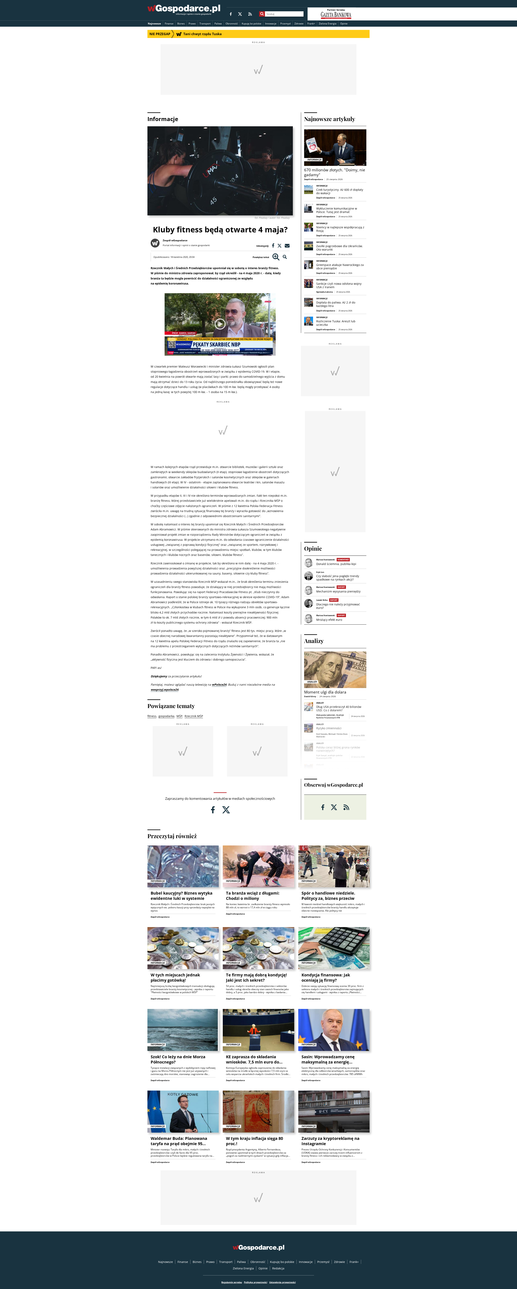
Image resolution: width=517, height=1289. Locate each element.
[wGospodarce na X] (240, 14)
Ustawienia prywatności (282, 1282)
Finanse (169, 23)
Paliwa (218, 23)
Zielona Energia (327, 23)
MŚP (179, 716)
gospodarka (166, 716)
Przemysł (285, 23)
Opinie (344, 23)
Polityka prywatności (255, 1282)
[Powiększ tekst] (276, 257)
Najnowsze (154, 23)
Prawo (192, 23)
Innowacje (270, 23)
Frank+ (311, 23)
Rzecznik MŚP (194, 716)
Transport (205, 23)
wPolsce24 (219, 684)
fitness (151, 716)
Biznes (181, 23)
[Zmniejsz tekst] (285, 257)
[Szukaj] (262, 14)
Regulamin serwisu (231, 1282)
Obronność (232, 23)
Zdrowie (299, 23)
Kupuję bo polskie (251, 23)
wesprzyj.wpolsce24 (164, 689)
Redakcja (278, 1268)
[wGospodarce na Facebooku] (231, 14)
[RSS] (250, 14)
